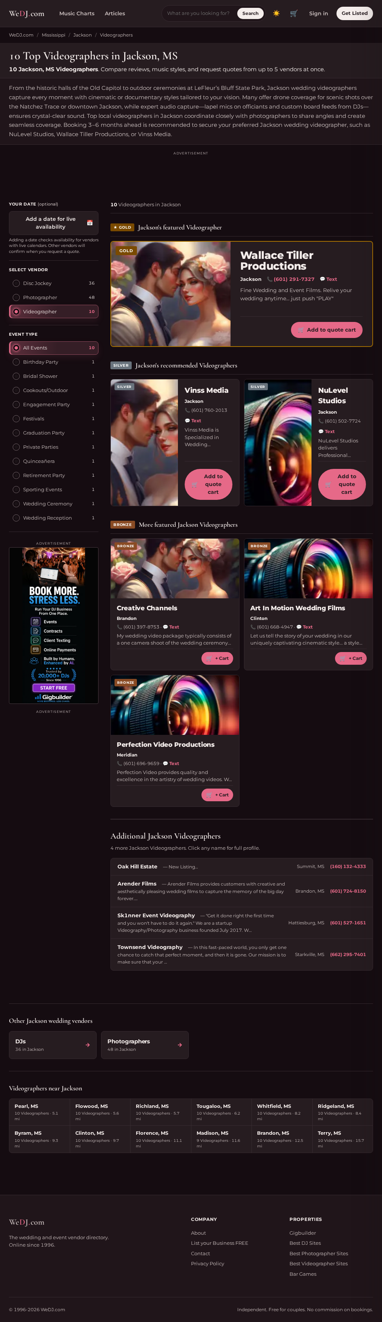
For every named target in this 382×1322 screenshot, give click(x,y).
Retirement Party (44, 475)
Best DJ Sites (305, 1243)
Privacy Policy (207, 1263)
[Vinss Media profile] (144, 442)
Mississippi (53, 35)
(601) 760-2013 (209, 410)
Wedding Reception (47, 518)
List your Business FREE (219, 1243)
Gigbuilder (302, 1233)
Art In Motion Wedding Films (297, 608)
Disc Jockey (37, 283)
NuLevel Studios (333, 395)
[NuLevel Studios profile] (277, 442)
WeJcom (26, 13)
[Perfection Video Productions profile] (175, 705)
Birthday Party (40, 362)
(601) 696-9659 (141, 763)
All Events (35, 348)
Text (328, 279)
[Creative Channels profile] (175, 568)
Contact (200, 1253)
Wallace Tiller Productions (276, 261)
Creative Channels (147, 608)
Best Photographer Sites (318, 1253)
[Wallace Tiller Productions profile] (171, 294)
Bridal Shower (40, 376)
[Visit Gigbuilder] (53, 625)
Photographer (40, 297)
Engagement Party (46, 404)
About (198, 1233)
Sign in (318, 13)
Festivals (33, 419)
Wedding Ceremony (47, 504)
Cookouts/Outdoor (45, 390)
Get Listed (355, 13)
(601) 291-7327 (294, 279)
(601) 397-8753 (141, 627)
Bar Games (302, 1274)
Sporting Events (42, 489)
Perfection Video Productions (166, 744)
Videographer (40, 311)
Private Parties (40, 447)
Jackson (82, 35)
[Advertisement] (191, 173)
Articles (115, 13)
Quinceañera (39, 461)
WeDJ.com (21, 35)
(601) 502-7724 (343, 421)
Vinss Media (206, 390)
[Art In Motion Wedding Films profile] (308, 568)
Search (250, 13)
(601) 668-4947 (275, 627)
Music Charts (76, 13)
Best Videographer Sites (318, 1263)
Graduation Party (44, 433)
